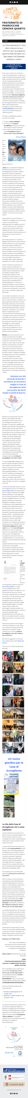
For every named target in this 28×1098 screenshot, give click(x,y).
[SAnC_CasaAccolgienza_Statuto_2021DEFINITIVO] (14, 1041)
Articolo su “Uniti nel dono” (13, 995)
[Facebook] (10, 2)
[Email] (17, 2)
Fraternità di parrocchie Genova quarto (13, 25)
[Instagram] (12, 2)
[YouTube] (15, 2)
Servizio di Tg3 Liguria (11, 991)
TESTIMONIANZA (7, 108)
